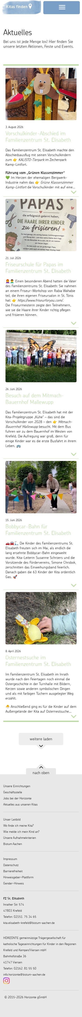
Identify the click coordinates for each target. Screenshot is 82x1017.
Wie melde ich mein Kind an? (21, 832)
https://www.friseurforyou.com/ (40, 300)
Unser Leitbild (12, 819)
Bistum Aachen (12, 844)
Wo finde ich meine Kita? (18, 826)
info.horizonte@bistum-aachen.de (24, 974)
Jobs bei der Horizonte (17, 798)
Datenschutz (11, 865)
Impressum (10, 859)
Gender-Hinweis (13, 883)
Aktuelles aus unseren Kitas (20, 804)
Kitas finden (17, 7)
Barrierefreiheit (13, 871)
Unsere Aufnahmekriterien (19, 838)
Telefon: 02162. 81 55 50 (19, 968)
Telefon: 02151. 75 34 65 (19, 917)
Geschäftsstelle (12, 792)
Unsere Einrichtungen (16, 786)
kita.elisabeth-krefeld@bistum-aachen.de (29, 923)
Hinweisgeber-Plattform (18, 877)
